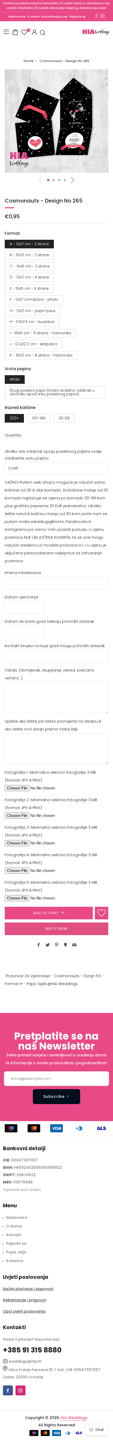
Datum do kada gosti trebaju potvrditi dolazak (49, 621)
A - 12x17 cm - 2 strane (29, 244)
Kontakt (13, 1234)
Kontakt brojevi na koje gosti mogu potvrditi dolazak (55, 645)
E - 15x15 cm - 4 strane (29, 288)
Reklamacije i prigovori (24, 1300)
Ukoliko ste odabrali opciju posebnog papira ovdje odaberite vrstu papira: (53, 455)
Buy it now (57, 928)
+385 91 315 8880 (32, 1350)
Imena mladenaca (23, 572)
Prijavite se (77, 16)
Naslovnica (16, 16)
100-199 (38, 418)
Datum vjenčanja (21, 597)
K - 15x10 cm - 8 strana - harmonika (41, 355)
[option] (56, 121)
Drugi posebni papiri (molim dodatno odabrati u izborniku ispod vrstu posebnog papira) (52, 392)
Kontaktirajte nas (54, 16)
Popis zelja (16, 1252)
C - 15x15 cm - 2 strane (30, 266)
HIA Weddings (74, 1417)
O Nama (14, 1226)
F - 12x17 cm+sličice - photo (34, 299)
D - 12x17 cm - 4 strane (29, 277)
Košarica (14, 1260)
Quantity (13, 435)
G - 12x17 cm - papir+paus (32, 310)
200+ (14, 418)
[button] (48, 180)
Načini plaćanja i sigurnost (28, 1288)
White (15, 379)
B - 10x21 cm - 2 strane (29, 255)
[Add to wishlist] (101, 913)
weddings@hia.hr (25, 1361)
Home (29, 61)
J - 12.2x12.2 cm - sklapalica (33, 344)
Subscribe (54, 1096)
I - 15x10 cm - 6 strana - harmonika (40, 333)
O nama (33, 16)
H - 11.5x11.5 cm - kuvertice (32, 321)
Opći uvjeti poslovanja (24, 1311)
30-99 (64, 418)
